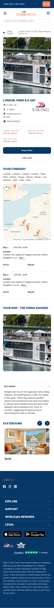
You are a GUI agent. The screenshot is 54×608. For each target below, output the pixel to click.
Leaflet (17, 239)
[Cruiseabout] (26, 15)
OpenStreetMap (28, 239)
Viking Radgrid (13, 121)
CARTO (47, 239)
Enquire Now (26, 150)
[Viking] (27, 342)
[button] (15, 186)
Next (48, 66)
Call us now (27, 158)
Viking (27, 342)
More (21, 258)
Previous (6, 66)
